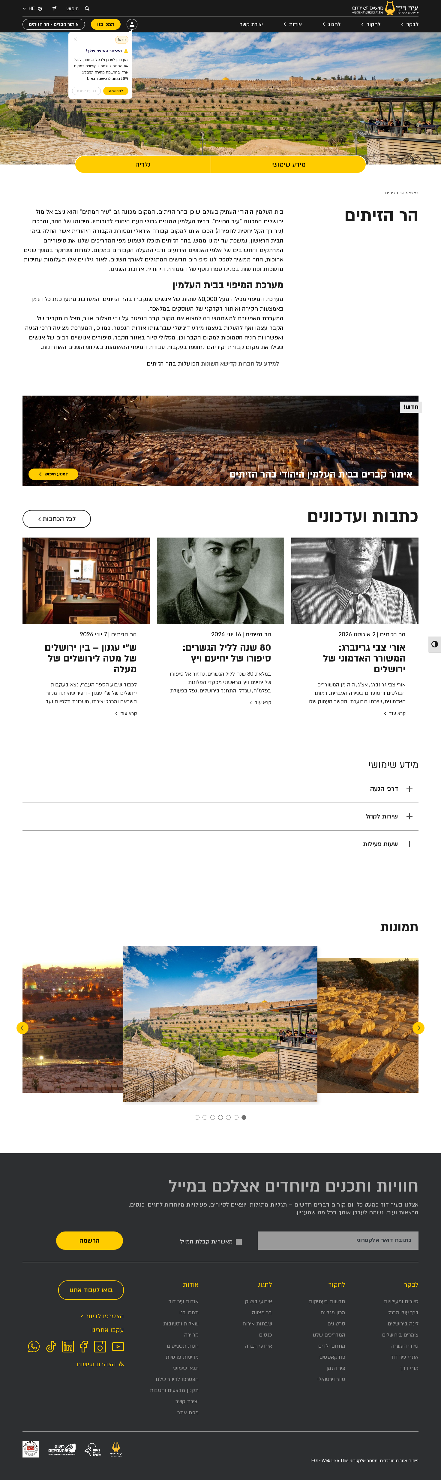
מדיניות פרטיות (182, 1357)
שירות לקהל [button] (382, 816)
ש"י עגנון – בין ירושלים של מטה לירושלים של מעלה (91, 658)
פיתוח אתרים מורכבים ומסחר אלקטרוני (364, 1460)
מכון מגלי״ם (332, 1312)
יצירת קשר (251, 24)
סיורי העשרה (404, 1346)
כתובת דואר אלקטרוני (383, 1240)
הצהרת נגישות (97, 1364)
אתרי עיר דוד (404, 1357)
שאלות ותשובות (181, 1323)
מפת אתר (188, 1412)
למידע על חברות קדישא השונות (240, 364)
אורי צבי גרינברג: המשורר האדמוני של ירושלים (364, 658)
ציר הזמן (335, 1368)
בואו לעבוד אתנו (91, 1290)
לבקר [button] (412, 24)
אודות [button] (295, 24)
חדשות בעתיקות (327, 1301)
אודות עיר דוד (183, 1301)
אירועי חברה (258, 1346)
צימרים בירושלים (400, 1334)
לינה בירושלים (403, 1323)
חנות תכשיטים (183, 1346)
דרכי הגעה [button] (384, 789)
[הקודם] (418, 1028)
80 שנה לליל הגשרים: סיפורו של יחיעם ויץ (227, 653)
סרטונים (336, 1323)
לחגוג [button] (334, 24)
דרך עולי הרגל (403, 1312)
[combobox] (74, 9)
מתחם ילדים (331, 1346)
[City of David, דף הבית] (385, 8)
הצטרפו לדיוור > (102, 1316)
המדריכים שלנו (329, 1334)
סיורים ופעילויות (401, 1301)
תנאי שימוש (186, 1368)
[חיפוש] (87, 8)
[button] (54, 9)
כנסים (265, 1334)
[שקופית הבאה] (22, 1028)
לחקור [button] (373, 24)
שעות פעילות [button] (380, 844)
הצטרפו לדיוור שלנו (177, 1379)
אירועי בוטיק (258, 1301)
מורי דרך (409, 1368)
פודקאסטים (332, 1357)
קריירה (191, 1334)
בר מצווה (262, 1312)
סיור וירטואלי (331, 1379)
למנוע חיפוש (56, 474)
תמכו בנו (189, 1312)
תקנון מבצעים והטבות (174, 1390)
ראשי (413, 193)
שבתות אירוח (257, 1323)
